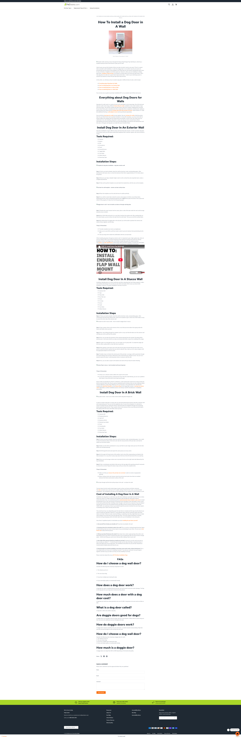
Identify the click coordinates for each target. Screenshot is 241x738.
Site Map (134, 712)
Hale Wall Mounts (108, 242)
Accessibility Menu (136, 715)
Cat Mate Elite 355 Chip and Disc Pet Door (122, 110)
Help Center (67, 712)
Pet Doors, (134, 16)
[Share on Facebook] (104, 656)
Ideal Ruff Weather (107, 386)
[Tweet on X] (101, 656)
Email (97, 675)
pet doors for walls (109, 115)
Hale (99, 489)
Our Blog (108, 715)
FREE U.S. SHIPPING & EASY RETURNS (72, 1)
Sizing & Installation (94, 8)
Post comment (101, 692)
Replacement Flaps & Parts (80, 8)
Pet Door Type (67, 8)
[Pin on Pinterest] (106, 656)
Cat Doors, (99, 16)
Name (97, 669)
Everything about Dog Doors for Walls (108, 83)
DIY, (103, 16)
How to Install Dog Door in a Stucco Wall (108, 87)
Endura (100, 242)
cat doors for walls (129, 115)
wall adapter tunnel (112, 112)
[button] (176, 4)
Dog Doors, (107, 16)
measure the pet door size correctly (116, 472)
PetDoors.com (69, 733)
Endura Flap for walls (119, 105)
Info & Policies (109, 717)
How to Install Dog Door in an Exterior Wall (109, 85)
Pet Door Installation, (126, 16)
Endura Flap (118, 386)
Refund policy (109, 722)
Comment (98, 681)
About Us (108, 712)
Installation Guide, (115, 16)
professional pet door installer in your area (130, 500)
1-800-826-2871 (73, 717)
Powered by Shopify (75, 733)
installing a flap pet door (107, 73)
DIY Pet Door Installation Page (120, 555)
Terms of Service (110, 720)
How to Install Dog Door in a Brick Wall (108, 89)
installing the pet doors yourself (129, 520)
